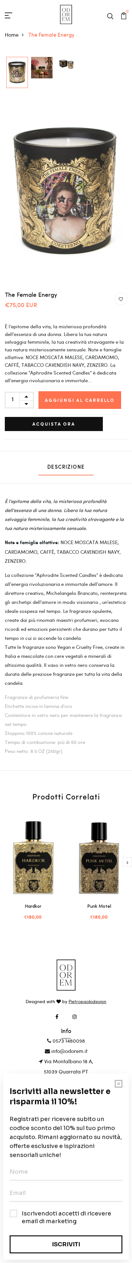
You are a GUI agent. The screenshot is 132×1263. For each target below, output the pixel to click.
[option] (17, 73)
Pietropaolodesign (87, 1001)
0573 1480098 (68, 1040)
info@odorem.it (68, 1050)
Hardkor (33, 906)
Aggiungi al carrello (80, 400)
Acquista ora (53, 423)
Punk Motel (99, 906)
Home (12, 34)
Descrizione (66, 467)
